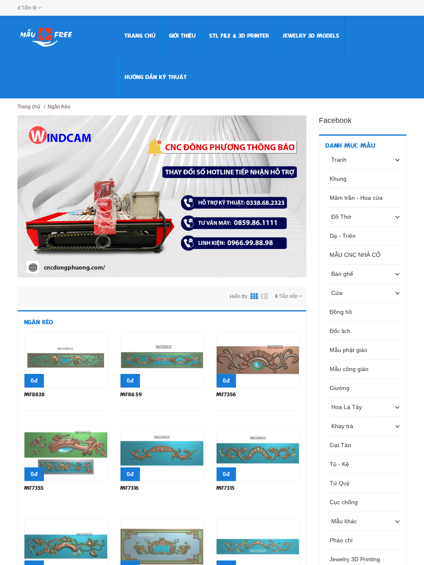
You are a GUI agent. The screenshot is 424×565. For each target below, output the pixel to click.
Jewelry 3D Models (310, 36)
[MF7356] (258, 360)
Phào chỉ (341, 540)
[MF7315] (258, 453)
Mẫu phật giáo (348, 350)
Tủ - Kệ (339, 464)
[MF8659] (161, 360)
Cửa (336, 293)
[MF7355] (65, 453)
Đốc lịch (340, 331)
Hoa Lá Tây (346, 407)
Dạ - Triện (343, 235)
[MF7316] (161, 453)
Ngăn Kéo (59, 107)
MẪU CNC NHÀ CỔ (355, 254)
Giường (339, 388)
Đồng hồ (341, 312)
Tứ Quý (339, 483)
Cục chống (344, 502)
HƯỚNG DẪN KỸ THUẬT (156, 77)
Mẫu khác (343, 521)
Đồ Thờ (340, 216)
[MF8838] (65, 360)
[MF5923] (161, 546)
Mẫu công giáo (349, 369)
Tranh (338, 159)
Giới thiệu (182, 36)
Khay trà (341, 426)
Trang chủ (140, 36)
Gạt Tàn (340, 445)
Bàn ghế (341, 274)
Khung (338, 178)
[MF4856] (258, 546)
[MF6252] (65, 546)
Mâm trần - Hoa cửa (356, 197)
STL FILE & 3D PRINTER (239, 36)
